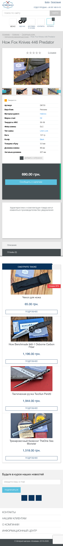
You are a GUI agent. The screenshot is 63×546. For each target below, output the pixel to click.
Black (42, 139)
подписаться (11, 490)
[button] (4, 91)
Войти (47, 2)
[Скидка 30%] (31, 282)
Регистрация (56, 2)
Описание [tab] (11, 245)
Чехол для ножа (31, 297)
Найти (55, 13)
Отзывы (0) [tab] (12, 252)
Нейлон (43, 114)
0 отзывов (52, 53)
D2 (41, 118)
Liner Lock (44, 131)
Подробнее (31, 312)
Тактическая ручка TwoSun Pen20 (31, 394)
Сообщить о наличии (31, 182)
